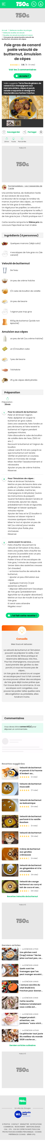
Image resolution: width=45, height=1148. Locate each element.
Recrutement (20, 1127)
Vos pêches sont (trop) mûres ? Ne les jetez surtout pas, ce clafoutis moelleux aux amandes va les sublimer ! (30, 955)
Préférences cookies (17, 1134)
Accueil (4, 30)
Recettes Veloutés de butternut (22, 896)
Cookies (38, 1132)
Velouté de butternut (30, 832)
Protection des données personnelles (17, 1132)
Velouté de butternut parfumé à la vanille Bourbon (30, 819)
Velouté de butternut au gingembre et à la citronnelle (30, 868)
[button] (30, 132)
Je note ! (24, 76)
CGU (5, 1129)
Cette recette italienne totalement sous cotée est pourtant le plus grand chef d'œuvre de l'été (31, 1004)
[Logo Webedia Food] (22, 1114)
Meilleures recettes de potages (21, 30)
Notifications (36, 1124)
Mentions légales (33, 1127)
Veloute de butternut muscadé (30, 785)
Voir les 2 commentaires (22, 69)
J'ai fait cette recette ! (24, 615)
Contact (15, 1124)
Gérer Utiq (31, 1134)
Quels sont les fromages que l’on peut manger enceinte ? (31, 971)
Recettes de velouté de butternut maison (18, 35)
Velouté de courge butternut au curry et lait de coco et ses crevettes (31, 884)
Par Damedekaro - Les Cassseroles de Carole (25, 187)
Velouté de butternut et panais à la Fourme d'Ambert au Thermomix (31, 770)
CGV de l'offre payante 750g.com (26, 1129)
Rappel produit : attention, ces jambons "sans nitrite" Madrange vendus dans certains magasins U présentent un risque (31, 1020)
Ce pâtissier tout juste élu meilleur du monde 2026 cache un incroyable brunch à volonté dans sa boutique (31, 1036)
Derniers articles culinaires (22, 1045)
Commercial (8, 1127)
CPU (10, 1129)
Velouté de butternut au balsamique (30, 802)
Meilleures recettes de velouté (13, 33)
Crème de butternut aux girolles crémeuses (30, 852)
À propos (6, 1124)
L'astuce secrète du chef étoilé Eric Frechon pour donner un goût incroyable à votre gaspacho (30, 987)
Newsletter (24, 1124)
